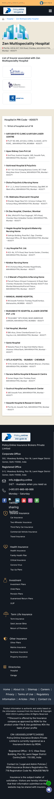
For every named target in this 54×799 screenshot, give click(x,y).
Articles (23, 699)
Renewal (4, 2)
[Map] (37, 500)
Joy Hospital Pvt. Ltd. (16, 248)
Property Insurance (19, 657)
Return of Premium (18, 628)
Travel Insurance (17, 536)
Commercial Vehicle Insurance (23, 532)
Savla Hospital (13, 342)
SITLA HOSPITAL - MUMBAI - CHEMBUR (25, 359)
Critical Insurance (18, 560)
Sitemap (33, 689)
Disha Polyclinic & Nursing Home (22, 182)
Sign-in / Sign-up (47, 2)
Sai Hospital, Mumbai (16, 328)
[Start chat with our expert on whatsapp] (48, 783)
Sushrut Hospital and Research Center (25, 388)
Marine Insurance (18, 647)
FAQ (32, 699)
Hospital (10, 19)
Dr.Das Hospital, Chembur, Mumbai (23, 211)
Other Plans (15, 642)
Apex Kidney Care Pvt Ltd (18, 151)
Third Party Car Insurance (21, 527)
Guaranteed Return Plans (21, 598)
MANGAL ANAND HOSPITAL (19, 296)
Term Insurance (17, 619)
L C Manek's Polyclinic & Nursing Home (25, 277)
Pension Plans (16, 594)
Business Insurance (19, 652)
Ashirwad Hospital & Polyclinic (21, 165)
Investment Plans (18, 584)
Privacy (10, 694)
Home (7, 689)
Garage (13, 675)
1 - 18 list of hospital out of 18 (18, 126)
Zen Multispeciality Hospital (27, 19)
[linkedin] (17, 500)
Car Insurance (16, 517)
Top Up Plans (16, 569)
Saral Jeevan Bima (18, 623)
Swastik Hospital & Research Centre (23, 403)
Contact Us (15, 2)
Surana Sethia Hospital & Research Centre (26, 374)
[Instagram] (30, 500)
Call (22, 2)
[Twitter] (11, 500)
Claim (9, 2)
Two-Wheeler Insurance (21, 522)
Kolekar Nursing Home (17, 262)
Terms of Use (25, 694)
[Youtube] (24, 500)
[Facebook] (4, 500)
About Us (19, 689)
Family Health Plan (18, 555)
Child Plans (15, 589)
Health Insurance (18, 550)
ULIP (12, 603)
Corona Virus (16, 565)
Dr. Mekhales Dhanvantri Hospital (22, 197)
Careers (45, 689)
